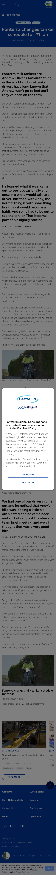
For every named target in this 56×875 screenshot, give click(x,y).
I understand (28, 475)
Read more (28, 483)
